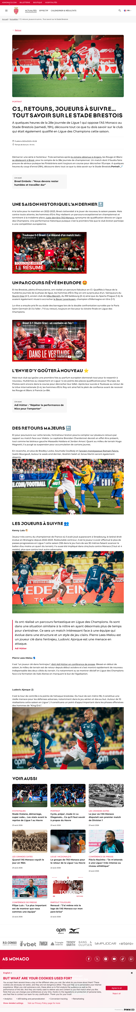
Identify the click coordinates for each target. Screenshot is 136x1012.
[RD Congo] (10, 943)
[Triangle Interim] (56, 943)
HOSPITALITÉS (51, 2)
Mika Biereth (53, 296)
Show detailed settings (13, 1003)
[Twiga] (43, 943)
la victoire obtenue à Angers (86, 157)
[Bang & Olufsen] (85, 943)
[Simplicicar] (105, 943)
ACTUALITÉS (31, 10)
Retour (18, 30)
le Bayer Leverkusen (65, 299)
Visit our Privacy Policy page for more (44, 1003)
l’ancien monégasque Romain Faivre (98, 451)
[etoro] (126, 943)
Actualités (14, 19)
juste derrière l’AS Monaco (60, 217)
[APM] (61, 930)
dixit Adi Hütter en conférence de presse (73, 664)
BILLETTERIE (25, 2)
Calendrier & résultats (63, 10)
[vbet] (28, 943)
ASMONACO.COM (9, 2)
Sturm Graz (18, 296)
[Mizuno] (74, 930)
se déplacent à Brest (23, 160)
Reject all (116, 993)
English (6, 973)
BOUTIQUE (37, 2)
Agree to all (117, 988)
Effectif (43, 10)
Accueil (5, 19)
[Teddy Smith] (70, 943)
